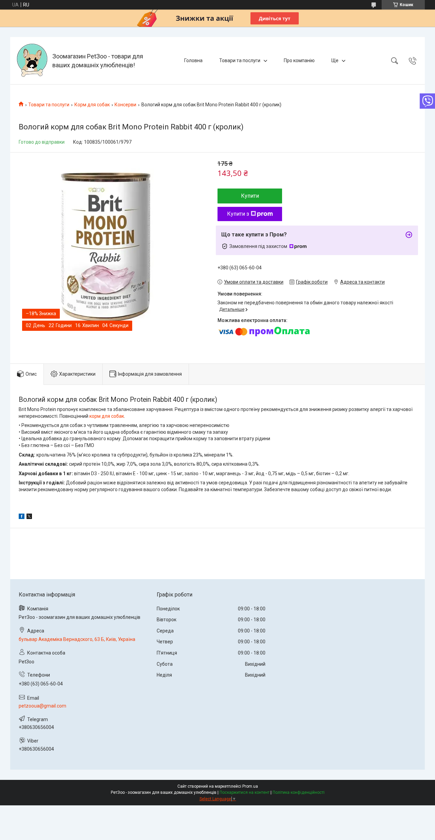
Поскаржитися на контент (244, 792)
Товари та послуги (239, 60)
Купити (250, 196)
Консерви (125, 104)
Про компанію (299, 60)
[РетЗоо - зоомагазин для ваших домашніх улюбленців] (32, 60)
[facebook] (21, 517)
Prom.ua (250, 786)
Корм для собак (92, 104)
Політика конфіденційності (299, 792)
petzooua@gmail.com (42, 706)
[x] (29, 517)
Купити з (238, 214)
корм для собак (106, 416)
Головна (193, 60)
